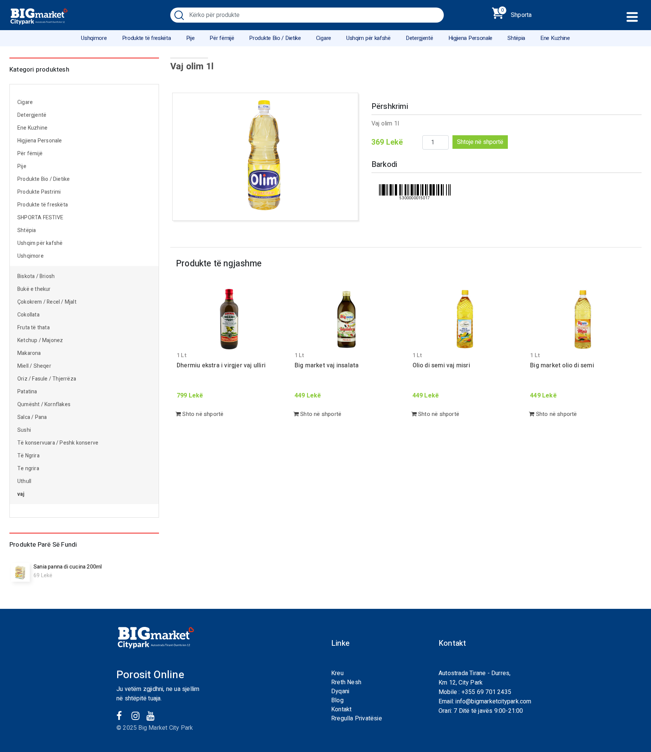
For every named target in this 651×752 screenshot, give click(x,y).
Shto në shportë (202, 414)
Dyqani (340, 691)
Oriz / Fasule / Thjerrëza (46, 379)
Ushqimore (94, 38)
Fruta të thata (33, 328)
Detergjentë (419, 38)
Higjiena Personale (470, 38)
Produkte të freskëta (146, 38)
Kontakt (341, 709)
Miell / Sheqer (34, 366)
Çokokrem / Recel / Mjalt (46, 302)
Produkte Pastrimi (39, 192)
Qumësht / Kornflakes (43, 404)
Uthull (24, 481)
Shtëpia (516, 38)
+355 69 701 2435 (486, 692)
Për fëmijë (221, 38)
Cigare (323, 38)
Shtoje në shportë (480, 142)
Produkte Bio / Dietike (275, 38)
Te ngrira (28, 468)
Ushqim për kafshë (368, 38)
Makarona (29, 353)
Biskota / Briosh (36, 276)
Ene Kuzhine (555, 38)
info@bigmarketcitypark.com (493, 701)
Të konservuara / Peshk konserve (57, 443)
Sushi (24, 430)
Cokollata (28, 315)
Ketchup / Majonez (40, 340)
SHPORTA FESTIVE (40, 218)
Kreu (337, 673)
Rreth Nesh (346, 682)
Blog (337, 700)
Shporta (516, 14)
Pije (190, 38)
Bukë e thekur (34, 289)
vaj (21, 494)
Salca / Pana (32, 417)
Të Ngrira (28, 456)
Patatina (27, 392)
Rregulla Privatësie (356, 718)
